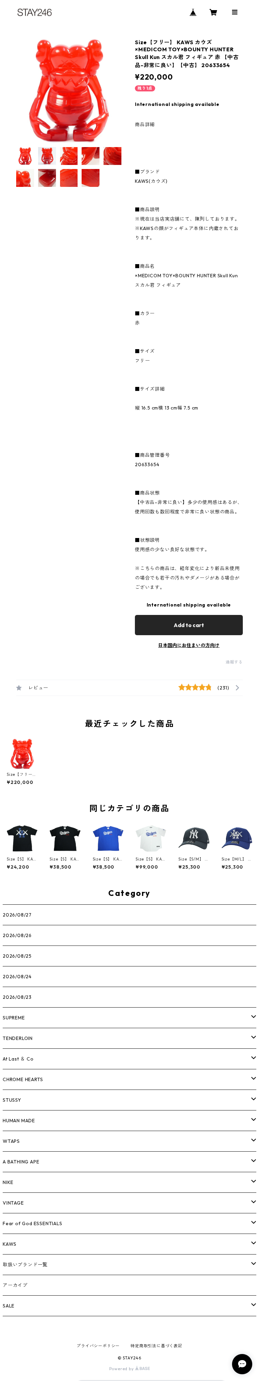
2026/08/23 (17, 997)
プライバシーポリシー (98, 1345)
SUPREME (14, 1018)
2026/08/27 (17, 915)
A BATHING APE (21, 1162)
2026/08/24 (17, 977)
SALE (9, 1306)
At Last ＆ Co (18, 1059)
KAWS (10, 1244)
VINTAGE (13, 1203)
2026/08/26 (17, 935)
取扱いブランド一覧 (25, 1265)
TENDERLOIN (18, 1038)
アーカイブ (15, 1285)
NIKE (8, 1182)
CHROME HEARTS (23, 1079)
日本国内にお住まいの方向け (189, 645)
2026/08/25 (17, 956)
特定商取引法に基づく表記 (156, 1345)
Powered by (122, 1368)
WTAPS (11, 1141)
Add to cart (189, 625)
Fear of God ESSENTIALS (32, 1223)
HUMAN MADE (19, 1121)
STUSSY (12, 1100)
